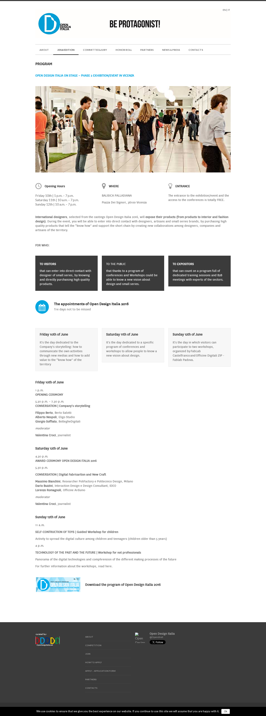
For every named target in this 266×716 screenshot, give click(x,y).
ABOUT (44, 49)
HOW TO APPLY (93, 662)
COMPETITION (93, 645)
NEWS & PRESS (171, 49)
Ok (225, 711)
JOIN (87, 654)
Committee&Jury (95, 49)
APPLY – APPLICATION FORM (100, 671)
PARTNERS (147, 49)
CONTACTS (195, 49)
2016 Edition (65, 49)
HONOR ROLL (124, 49)
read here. (105, 566)
